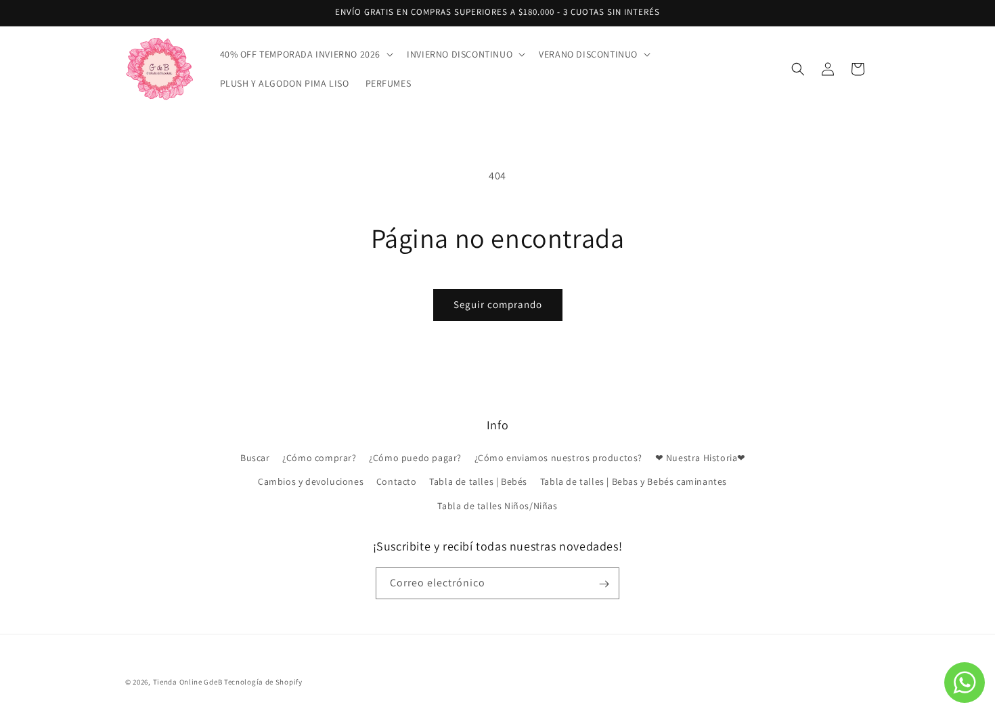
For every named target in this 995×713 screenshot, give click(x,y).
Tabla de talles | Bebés (478, 482)
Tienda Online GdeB (188, 682)
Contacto (396, 482)
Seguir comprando (498, 304)
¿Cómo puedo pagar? (415, 458)
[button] (305, 54)
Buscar (255, 458)
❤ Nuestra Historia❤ (700, 458)
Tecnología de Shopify (263, 682)
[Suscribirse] (604, 584)
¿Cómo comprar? (319, 458)
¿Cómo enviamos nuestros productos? (558, 458)
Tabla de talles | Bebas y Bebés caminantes (633, 482)
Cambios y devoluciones (310, 482)
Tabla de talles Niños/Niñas (497, 506)
